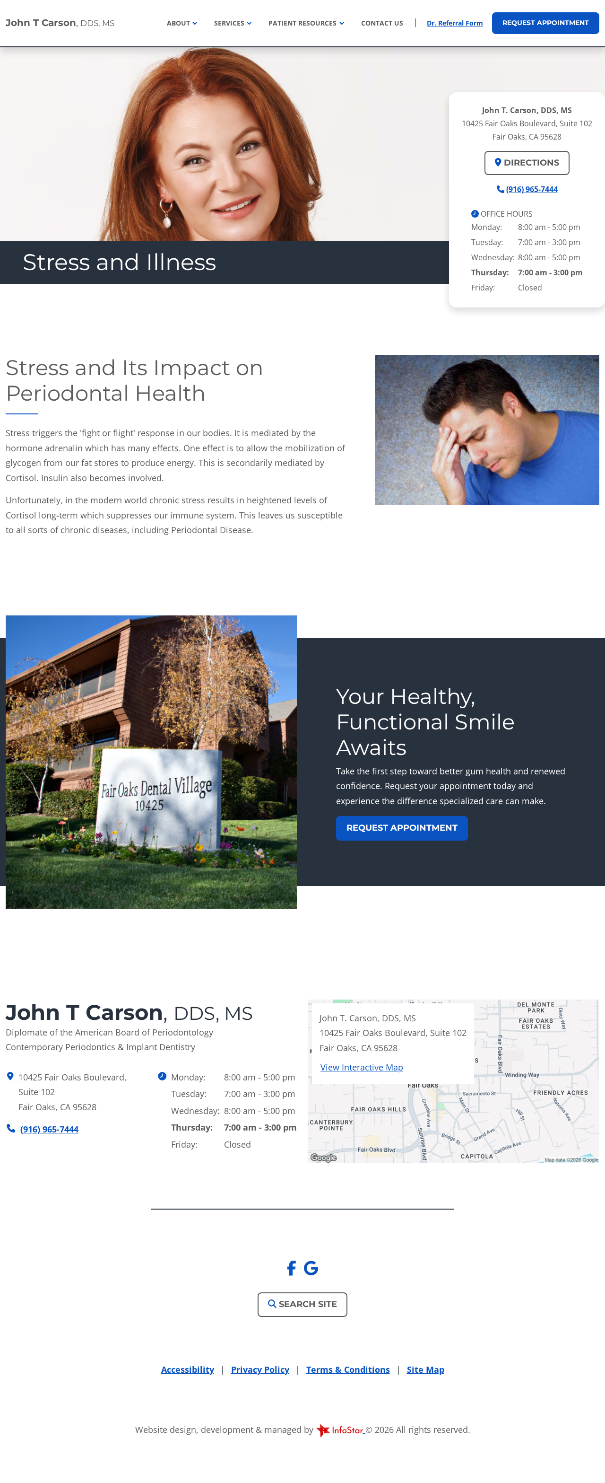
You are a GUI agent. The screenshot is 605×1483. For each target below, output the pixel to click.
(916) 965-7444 (532, 189)
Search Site (307, 1304)
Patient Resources (303, 22)
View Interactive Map (361, 1067)
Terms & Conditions (348, 1369)
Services (230, 22)
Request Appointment (402, 828)
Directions (530, 163)
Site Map (425, 1369)
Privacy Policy (260, 1369)
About (179, 22)
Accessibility (187, 1369)
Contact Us (382, 22)
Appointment (545, 22)
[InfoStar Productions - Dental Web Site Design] (340, 1429)
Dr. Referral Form (455, 22)
